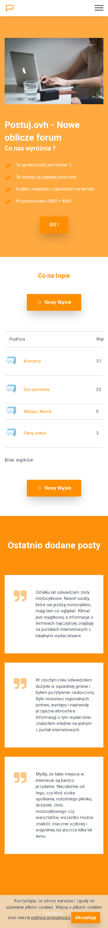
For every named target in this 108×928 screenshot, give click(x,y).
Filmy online (35, 433)
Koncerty (32, 361)
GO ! (54, 224)
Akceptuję (85, 917)
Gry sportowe (37, 389)
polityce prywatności (50, 917)
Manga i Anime (38, 411)
